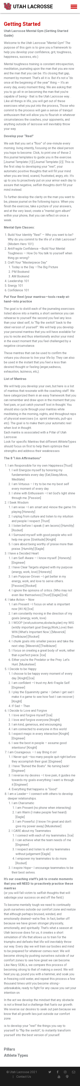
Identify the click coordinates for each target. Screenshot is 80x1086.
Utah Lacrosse (33, 6)
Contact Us (23, 1076)
